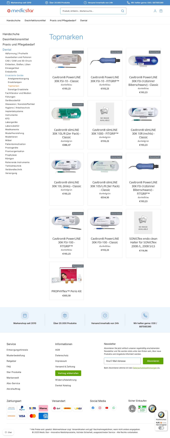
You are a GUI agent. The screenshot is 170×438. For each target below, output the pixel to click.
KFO (7, 118)
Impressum (61, 361)
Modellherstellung (14, 133)
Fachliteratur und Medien (18, 93)
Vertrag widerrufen (68, 373)
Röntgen (9, 158)
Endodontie (11, 71)
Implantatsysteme (14, 111)
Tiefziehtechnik (13, 166)
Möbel (8, 140)
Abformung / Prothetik (16, 53)
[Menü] (165, 411)
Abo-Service (13, 383)
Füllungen (10, 97)
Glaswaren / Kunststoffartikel (20, 104)
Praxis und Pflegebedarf (19, 44)
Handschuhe (11, 34)
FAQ (9, 366)
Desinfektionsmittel (16, 39)
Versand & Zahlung (65, 366)
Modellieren (11, 137)
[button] (161, 11)
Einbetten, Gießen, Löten (17, 64)
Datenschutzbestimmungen (145, 368)
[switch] (161, 427)
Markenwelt (13, 377)
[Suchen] (123, 11)
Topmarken (13, 86)
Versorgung (11, 173)
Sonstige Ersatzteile (18, 89)
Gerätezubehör (13, 100)
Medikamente (12, 129)
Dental (7, 49)
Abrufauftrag (13, 389)
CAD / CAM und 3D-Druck (18, 61)
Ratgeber (11, 361)
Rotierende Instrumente (17, 162)
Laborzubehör (12, 126)
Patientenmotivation (15, 144)
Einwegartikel (12, 68)
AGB (57, 349)
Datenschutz (62, 355)
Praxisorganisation (14, 151)
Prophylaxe (11, 155)
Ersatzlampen (15, 82)
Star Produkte (14, 372)
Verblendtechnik (13, 169)
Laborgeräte (11, 122)
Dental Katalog (63, 385)
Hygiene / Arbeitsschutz (17, 107)
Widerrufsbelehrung (65, 379)
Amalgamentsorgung (18, 78)
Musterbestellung (16, 355)
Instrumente (11, 115)
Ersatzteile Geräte (14, 75)
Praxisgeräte (11, 147)
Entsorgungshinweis (17, 349)
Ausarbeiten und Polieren (18, 57)
